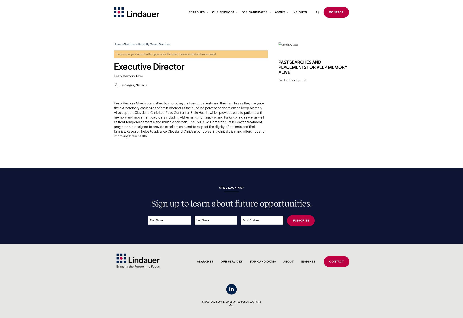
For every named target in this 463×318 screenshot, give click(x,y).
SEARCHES (205, 261)
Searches (129, 44)
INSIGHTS (308, 261)
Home (117, 44)
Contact (336, 12)
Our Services (232, 261)
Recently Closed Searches (154, 44)
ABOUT (288, 261)
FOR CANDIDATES (263, 261)
